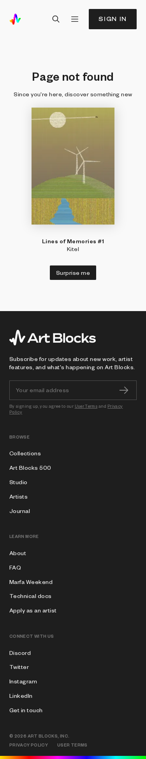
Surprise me (73, 272)
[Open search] (56, 19)
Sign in (113, 19)
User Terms (86, 406)
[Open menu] (74, 19)
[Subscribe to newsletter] (124, 390)
